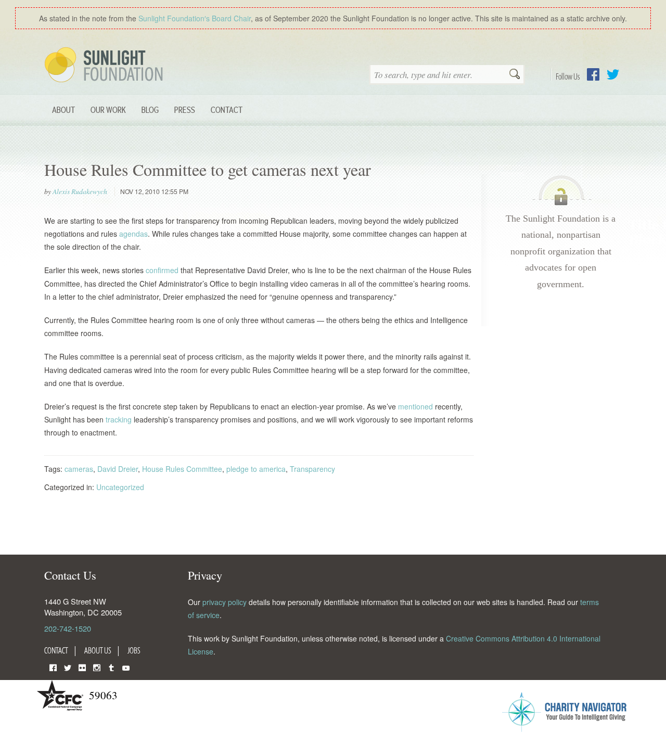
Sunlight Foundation (105, 65)
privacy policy (224, 602)
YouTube (126, 666)
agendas (133, 233)
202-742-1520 (67, 628)
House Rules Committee (182, 469)
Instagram (96, 666)
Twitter (613, 74)
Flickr (82, 666)
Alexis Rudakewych (80, 191)
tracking (120, 419)
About (63, 109)
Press (184, 109)
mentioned (416, 406)
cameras (79, 469)
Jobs (133, 650)
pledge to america (256, 469)
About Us (97, 650)
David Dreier (117, 469)
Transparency (312, 469)
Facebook (593, 74)
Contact (226, 109)
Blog (150, 109)
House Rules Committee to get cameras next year (207, 169)
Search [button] (514, 75)
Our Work (108, 109)
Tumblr (111, 666)
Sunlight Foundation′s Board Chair (194, 18)
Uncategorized (120, 487)
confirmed (163, 270)
